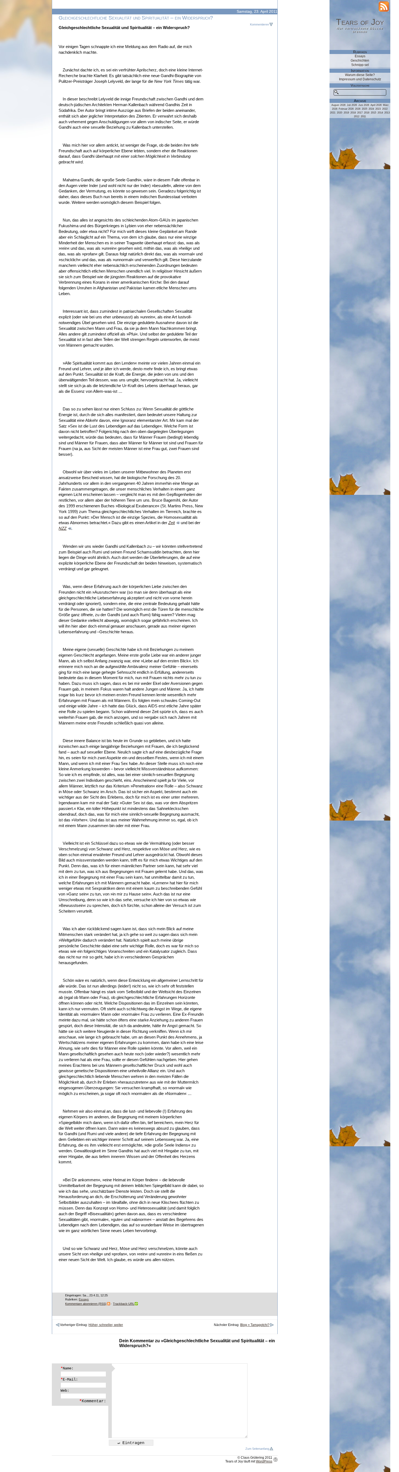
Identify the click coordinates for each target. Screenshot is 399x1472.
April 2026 (376, 105)
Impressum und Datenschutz (360, 79)
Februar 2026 (346, 108)
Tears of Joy (360, 22)
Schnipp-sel (360, 65)
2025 (364, 108)
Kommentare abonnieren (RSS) (85, 1303)
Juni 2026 (363, 105)
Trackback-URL (123, 1303)
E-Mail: (69, 1379)
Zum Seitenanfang (257, 1448)
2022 (385, 108)
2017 (360, 112)
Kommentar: (92, 1401)
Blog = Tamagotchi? (255, 1325)
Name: (67, 1368)
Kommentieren (259, 24)
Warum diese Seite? (360, 75)
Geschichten (360, 60)
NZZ (62, 528)
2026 (357, 108)
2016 (366, 112)
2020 (339, 112)
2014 (380, 112)
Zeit (171, 523)
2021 (332, 112)
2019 (346, 112)
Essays (84, 1299)
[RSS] (384, 6)
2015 (373, 112)
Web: (65, 1390)
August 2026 (338, 105)
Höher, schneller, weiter (105, 1325)
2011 (363, 116)
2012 (356, 116)
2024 (371, 108)
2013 (387, 112)
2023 (378, 108)
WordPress (264, 1461)
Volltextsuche (360, 85)
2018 (353, 112)
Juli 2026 (352, 105)
